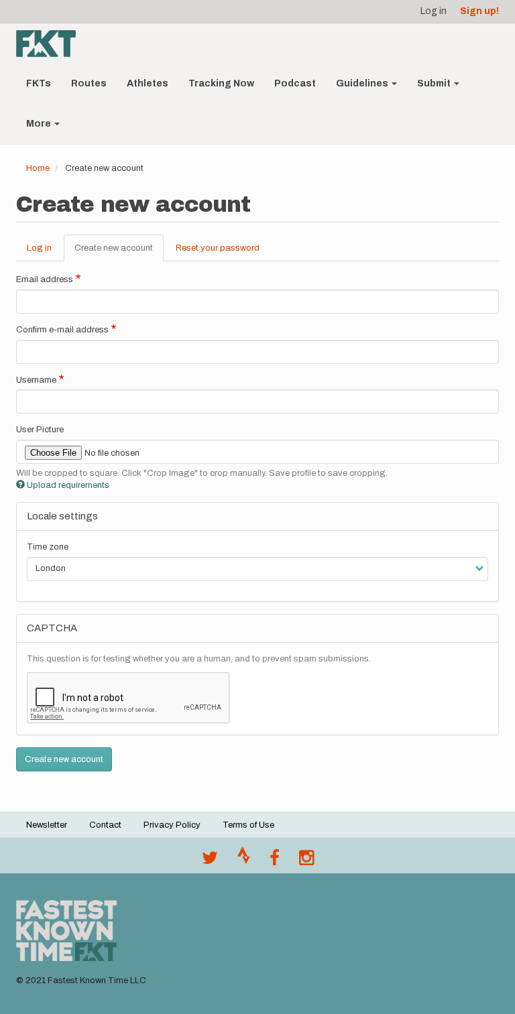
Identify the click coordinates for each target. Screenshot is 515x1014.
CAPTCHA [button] (52, 628)
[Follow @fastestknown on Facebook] (275, 861)
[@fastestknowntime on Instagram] (306, 861)
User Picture (40, 429)
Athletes (147, 83)
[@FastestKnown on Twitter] (210, 861)
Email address (44, 279)
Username (36, 380)
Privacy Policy (172, 825)
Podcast (295, 83)
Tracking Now (221, 83)
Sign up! (479, 11)
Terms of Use (248, 825)
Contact (105, 825)
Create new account (119, 252)
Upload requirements (68, 485)
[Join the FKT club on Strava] (243, 861)
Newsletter (46, 825)
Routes (89, 83)
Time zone (47, 547)
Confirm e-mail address (62, 329)
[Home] (51, 43)
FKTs (38, 83)
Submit (435, 83)
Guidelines (363, 83)
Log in (433, 11)
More (39, 124)
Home (38, 168)
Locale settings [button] (62, 516)
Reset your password (218, 248)
